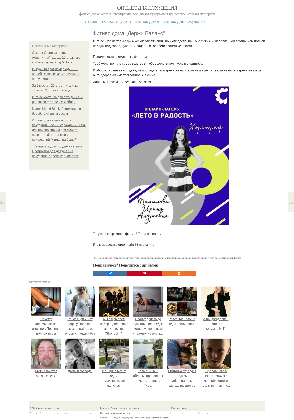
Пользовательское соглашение (126, 408)
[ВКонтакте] (110, 273)
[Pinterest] (144, 273)
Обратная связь (178, 408)
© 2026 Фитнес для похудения (44, 408)
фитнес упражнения (135, 257)
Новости (109, 21)
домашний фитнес (156, 257)
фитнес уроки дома (114, 257)
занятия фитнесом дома (213, 257)
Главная (91, 21)
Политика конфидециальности (115, 412)
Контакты (104, 408)
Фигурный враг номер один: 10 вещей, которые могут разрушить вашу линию (56, 73)
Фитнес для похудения (147, 7)
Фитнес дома (146, 21)
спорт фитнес (234, 257)
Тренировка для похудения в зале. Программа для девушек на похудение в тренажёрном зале (57, 151)
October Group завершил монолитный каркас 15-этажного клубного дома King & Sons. (56, 57)
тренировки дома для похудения (183, 257)
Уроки (125, 21)
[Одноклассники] (179, 273)
